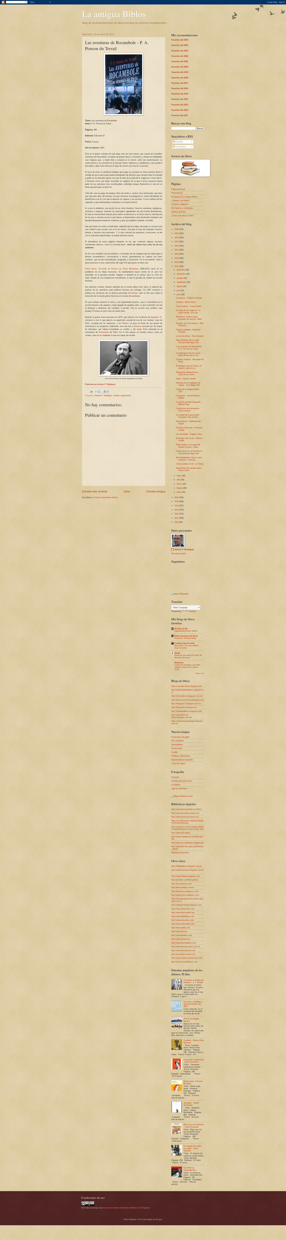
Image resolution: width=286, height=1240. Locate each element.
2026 (176, 229)
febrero (180, 488)
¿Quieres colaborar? (180, 204)
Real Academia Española (182, 760)
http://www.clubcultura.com (183, 924)
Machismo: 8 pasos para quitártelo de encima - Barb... (189, 318)
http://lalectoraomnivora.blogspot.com (187, 700)
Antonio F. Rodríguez (103, 395)
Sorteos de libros (178, 212)
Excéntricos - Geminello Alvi (190, 1169)
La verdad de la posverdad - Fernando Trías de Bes (188, 416)
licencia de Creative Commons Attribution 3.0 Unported (126, 1208)
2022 (176, 246)
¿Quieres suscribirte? (180, 200)
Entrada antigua (155, 491)
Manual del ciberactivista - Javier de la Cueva (187, 373)
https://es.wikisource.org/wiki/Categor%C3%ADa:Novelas (187, 822)
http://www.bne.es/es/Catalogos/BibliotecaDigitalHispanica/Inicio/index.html (187, 828)
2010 (176, 522)
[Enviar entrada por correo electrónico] (91, 391)
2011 (176, 518)
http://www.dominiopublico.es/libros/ (186, 809)
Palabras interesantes (180, 756)
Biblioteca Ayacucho (180, 852)
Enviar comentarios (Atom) (106, 497)
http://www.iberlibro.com (181, 935)
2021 (176, 250)
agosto (180, 286)
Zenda (177, 653)
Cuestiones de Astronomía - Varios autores (188, 409)
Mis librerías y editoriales (182, 208)
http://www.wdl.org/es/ (180, 833)
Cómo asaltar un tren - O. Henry (190, 464)
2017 (176, 266)
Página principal (178, 189)
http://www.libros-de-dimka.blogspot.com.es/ (181, 716)
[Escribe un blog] (99, 391)
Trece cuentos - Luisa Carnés (189, 306)
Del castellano (177, 741)
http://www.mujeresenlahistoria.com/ (186, 958)
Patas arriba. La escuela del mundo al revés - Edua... (188, 446)
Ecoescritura (176, 748)
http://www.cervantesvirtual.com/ (185, 813)
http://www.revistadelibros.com (184, 962)
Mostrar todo (199, 673)
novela (116, 395)
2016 (176, 497)
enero (179, 492)
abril (179, 480)
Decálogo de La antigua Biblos (184, 197)
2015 (176, 501)
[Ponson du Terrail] (123, 114)
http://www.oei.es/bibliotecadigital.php (187, 843)
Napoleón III (156, 317)
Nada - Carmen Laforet (186, 379)
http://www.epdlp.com (180, 928)
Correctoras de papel (180, 737)
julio (179, 290)
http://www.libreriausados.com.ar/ (185, 946)
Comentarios (180, 147)
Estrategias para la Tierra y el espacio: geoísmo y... (189, 367)
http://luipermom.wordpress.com (185, 895)
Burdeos (137, 326)
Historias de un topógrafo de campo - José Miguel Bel (188, 384)
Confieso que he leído (184, 643)
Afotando (175, 777)
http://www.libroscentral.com (183, 954)
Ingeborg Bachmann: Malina (185, 631)
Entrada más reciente (94, 491)
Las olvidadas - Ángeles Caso (189, 434)
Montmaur (134, 269)
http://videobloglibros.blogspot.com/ (186, 711)
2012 (176, 514)
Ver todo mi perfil (178, 553)
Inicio (127, 491)
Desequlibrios (177, 744)
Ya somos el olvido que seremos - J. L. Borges (194, 981)
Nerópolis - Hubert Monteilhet (191, 1104)
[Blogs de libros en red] (181, 796)
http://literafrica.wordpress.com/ (185, 891)
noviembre (181, 274)
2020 (176, 254)
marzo (180, 484)
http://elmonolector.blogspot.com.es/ (187, 696)
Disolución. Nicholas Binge (185, 638)
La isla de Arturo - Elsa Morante (189, 336)
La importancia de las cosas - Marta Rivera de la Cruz (189, 354)
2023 (176, 241)
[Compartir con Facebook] (104, 391)
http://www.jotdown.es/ (181, 939)
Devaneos (178, 662)
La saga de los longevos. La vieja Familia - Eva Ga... (188, 311)
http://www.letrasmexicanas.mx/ (185, 817)
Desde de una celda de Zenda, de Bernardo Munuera (188, 656)
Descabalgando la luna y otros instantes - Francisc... (189, 458)
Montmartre (104, 332)
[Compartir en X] (102, 391)
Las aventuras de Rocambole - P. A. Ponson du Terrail (189, 347)
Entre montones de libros (186, 636)
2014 (176, 505)
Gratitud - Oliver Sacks (186, 302)
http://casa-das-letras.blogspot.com (186, 686)
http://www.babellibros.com (182, 916)
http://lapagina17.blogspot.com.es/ (186, 703)
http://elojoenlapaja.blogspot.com (185, 876)
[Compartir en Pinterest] (107, 391)
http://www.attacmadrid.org (182, 912)
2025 (176, 233)
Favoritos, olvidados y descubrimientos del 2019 (193, 1004)
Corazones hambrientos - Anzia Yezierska (194, 1061)
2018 (176, 262)
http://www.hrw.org (179, 931)
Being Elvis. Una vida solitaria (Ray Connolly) (186, 647)
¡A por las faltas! (178, 763)
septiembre (182, 282)
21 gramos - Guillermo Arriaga (189, 298)
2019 (176, 258)
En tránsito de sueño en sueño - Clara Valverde (192, 1148)
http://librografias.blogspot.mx (184, 707)
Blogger (159, 1219)
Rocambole (132, 293)
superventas (126, 395)
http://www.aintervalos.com (183, 909)
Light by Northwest (179, 788)
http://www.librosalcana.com (183, 950)
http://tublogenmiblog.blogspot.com (186, 905)
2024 (176, 237)
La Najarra (175, 785)
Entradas (179, 142)
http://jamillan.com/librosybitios (184, 880)
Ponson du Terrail (119, 269)
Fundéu (174, 752)
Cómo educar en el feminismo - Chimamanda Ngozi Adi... (189, 452)
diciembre (181, 270)
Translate (192, 611)
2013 (176, 510)
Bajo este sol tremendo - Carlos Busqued (193, 1125)
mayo (179, 476)
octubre (180, 278)
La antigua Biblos (114, 14)
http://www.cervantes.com (182, 920)
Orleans (125, 323)
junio (179, 294)
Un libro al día (181, 629)
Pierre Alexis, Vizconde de (98, 269)
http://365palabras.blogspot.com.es (186, 866)
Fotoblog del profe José (181, 781)
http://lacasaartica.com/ (181, 884)
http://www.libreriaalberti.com (183, 943)
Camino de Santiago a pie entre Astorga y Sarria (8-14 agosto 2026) (187, 667)
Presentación (177, 193)
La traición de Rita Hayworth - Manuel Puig (189, 403)
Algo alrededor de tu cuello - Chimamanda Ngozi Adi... (188, 341)
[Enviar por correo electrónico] (96, 391)
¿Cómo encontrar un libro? (182, 216)
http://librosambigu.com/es (182, 887)
